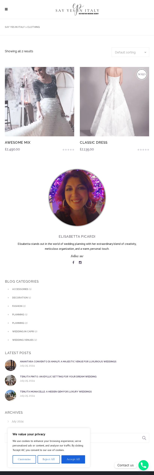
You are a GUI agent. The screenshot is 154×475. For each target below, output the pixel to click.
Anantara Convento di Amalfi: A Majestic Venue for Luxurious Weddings (68, 361)
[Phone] (143, 465)
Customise (24, 459)
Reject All (49, 459)
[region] (49, 447)
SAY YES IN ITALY (15, 27)
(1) (22, 289)
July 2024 (17, 421)
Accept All (73, 459)
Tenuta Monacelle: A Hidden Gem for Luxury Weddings (56, 391)
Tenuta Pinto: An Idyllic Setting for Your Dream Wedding (58, 376)
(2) (19, 306)
